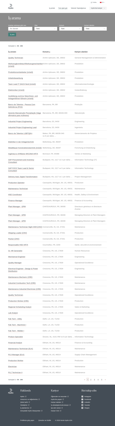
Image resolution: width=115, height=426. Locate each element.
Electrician (12, 366)
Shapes (86, 408)
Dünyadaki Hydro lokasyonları (30, 411)
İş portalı (52, 8)
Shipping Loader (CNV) (17, 233)
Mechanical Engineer (16, 257)
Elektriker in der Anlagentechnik (21, 142)
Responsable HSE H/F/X (18, 245)
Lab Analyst (13, 313)
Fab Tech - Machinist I (17, 325)
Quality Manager (15, 263)
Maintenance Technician (18, 189)
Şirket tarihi (24, 402)
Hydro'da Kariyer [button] (96, 8)
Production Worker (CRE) (18, 301)
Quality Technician (15, 58)
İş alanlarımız (24, 408)
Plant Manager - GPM (17, 206)
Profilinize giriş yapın (27, 420)
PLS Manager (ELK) (16, 355)
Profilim (95, 2)
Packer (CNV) (13, 239)
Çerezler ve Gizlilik (44, 420)
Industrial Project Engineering (20, 121)
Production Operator (16, 183)
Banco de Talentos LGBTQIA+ (20, 133)
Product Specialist (15, 337)
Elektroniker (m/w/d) (16, 90)
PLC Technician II (15, 372)
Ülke (35, 25)
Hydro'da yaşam (56, 399)
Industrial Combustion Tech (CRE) (22, 283)
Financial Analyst (15, 343)
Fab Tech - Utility (15, 319)
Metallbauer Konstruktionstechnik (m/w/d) (25, 148)
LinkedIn (87, 402)
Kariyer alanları (89, 25)
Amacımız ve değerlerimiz (29, 399)
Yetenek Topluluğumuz (78, 8)
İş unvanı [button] (12, 52)
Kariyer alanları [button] (81, 52)
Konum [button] (46, 52)
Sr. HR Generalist (15, 251)
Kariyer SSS (55, 411)
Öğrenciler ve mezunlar (59, 396)
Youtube (87, 405)
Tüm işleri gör (62, 8)
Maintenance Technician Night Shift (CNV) (25, 227)
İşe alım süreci (56, 408)
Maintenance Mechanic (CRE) (20, 277)
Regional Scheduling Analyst (19, 307)
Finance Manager (15, 200)
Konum (61, 25)
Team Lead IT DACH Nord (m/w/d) (22, 84)
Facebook (87, 399)
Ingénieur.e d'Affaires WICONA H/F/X (23, 154)
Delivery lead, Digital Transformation (22, 177)
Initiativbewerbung (15, 78)
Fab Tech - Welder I (16, 331)
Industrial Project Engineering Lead (22, 127)
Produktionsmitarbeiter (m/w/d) (20, 72)
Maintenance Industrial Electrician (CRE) (24, 289)
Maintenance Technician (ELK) (20, 349)
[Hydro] (10, 6)
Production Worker (15, 361)
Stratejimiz (23, 405)
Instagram (87, 396)
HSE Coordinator (15, 195)
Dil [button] (102, 2)
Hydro (22, 396)
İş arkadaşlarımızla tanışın (60, 405)
